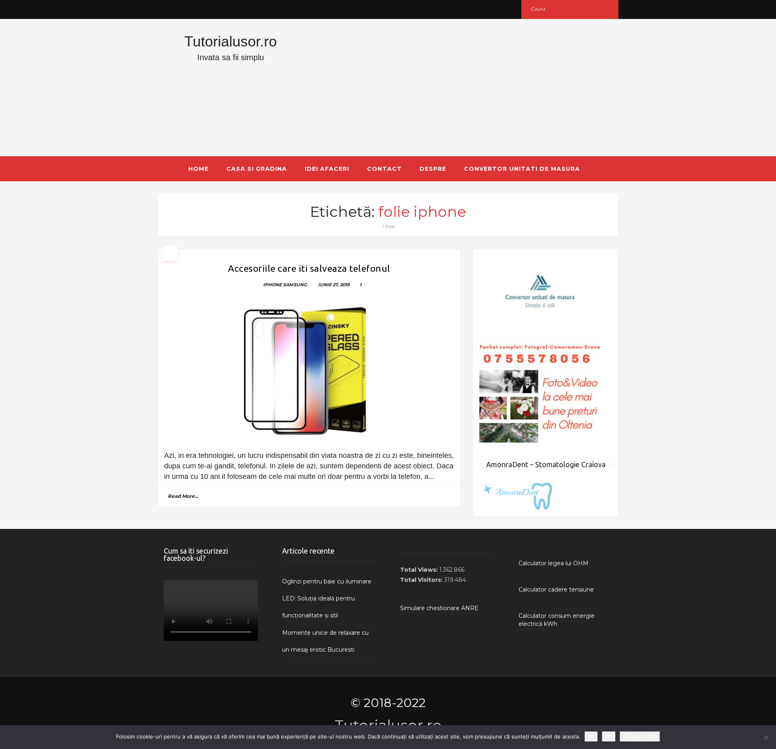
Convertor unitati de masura (522, 168)
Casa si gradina (256, 168)
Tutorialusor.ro (230, 41)
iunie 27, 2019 (334, 284)
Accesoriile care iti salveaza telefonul (309, 268)
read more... (183, 496)
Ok (591, 736)
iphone (272, 284)
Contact (384, 168)
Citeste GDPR (640, 736)
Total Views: (419, 569)
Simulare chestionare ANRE (439, 608)
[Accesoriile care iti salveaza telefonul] (309, 371)
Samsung (295, 284)
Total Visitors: (422, 579)
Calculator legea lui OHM (553, 563)
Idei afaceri (327, 168)
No (608, 736)
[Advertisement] (466, 87)
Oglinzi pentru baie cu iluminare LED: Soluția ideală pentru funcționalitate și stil (326, 598)
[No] (766, 737)
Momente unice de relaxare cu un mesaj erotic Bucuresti (325, 641)
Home (198, 168)
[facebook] (167, 9)
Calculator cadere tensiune (556, 589)
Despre (433, 168)
